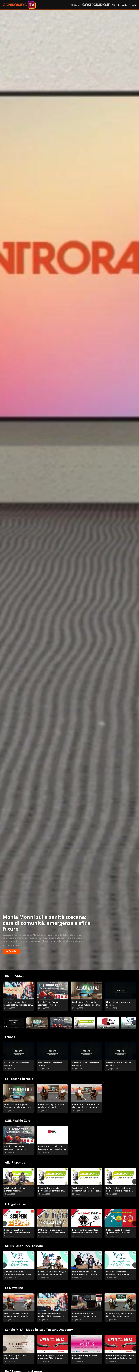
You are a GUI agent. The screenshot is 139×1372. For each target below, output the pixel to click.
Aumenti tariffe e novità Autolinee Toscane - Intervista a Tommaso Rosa (18, 1274)
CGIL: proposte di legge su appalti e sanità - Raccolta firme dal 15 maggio (118, 1232)
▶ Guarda (11, 951)
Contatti (132, 5)
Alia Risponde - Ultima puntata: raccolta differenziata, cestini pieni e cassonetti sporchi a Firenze (17, 1192)
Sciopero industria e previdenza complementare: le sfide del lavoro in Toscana (18, 1232)
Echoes (10, 1037)
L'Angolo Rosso (16, 1204)
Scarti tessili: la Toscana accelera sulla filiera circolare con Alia (85, 1191)
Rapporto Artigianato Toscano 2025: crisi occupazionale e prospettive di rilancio (120, 1316)
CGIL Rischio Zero (18, 1120)
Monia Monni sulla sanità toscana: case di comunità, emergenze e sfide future (16, 1316)
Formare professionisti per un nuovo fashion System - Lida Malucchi (120, 1358)
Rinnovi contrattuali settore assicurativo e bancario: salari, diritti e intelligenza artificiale (86, 1232)
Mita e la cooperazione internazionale (15, 1356)
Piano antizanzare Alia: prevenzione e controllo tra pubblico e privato (51, 1191)
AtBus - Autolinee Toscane (24, 1246)
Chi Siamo (75, 5)
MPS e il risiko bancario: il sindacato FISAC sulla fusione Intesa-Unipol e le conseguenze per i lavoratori (51, 1234)
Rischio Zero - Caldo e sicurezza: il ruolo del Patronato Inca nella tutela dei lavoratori (52, 1006)
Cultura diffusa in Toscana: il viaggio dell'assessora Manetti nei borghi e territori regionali (86, 1107)
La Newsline (14, 1288)
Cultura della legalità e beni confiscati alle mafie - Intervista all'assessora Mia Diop (51, 1108)
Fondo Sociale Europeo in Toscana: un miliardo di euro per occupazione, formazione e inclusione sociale (85, 1006)
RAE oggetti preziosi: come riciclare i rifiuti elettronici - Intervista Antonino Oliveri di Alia (119, 1192)
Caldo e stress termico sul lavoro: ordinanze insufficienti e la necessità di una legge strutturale (52, 1150)
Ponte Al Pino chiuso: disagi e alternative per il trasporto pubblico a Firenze (52, 1274)
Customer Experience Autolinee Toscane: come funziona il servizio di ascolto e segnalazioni (119, 1275)
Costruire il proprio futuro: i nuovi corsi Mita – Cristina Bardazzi (51, 1358)
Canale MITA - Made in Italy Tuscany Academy (39, 1329)
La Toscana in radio (19, 1079)
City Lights (122, 5)
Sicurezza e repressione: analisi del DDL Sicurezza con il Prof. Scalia (18, 1005)
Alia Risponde (15, 1162)
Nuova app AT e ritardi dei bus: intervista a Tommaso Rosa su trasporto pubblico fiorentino (85, 1275)
